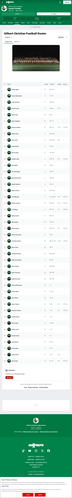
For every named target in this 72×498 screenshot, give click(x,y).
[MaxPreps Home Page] (30, 27)
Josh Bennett (15, 197)
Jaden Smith (15, 354)
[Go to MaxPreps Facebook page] (48, 451)
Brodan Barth (15, 89)
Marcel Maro (15, 152)
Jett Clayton (15, 222)
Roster (17, 23)
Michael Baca (15, 228)
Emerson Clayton (16, 310)
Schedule (10, 23)
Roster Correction (33, 387)
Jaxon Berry (15, 298)
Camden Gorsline (16, 253)
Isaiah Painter (15, 304)
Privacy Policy (40, 459)
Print (62, 37)
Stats (28, 23)
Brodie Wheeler (16, 184)
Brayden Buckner (16, 178)
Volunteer (9, 377)
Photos (49, 23)
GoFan (30, 474)
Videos (23, 23)
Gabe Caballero (16, 121)
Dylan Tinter (15, 247)
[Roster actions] (66, 37)
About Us (31, 456)
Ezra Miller (15, 165)
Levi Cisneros (15, 266)
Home (4, 23)
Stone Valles (15, 348)
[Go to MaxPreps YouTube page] (29, 451)
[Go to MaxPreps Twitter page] (42, 451)
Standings (34, 23)
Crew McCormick (16, 241)
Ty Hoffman (15, 209)
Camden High (15, 159)
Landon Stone (15, 317)
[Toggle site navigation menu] (2, 2)
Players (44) (8, 41)
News (54, 23)
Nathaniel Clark (16, 279)
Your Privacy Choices (36, 464)
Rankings (42, 23)
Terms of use (29, 462)
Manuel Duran (15, 335)
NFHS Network (39, 474)
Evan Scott (14, 140)
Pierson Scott (15, 108)
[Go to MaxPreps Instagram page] (36, 451)
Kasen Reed (15, 323)
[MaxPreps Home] (10, 2)
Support (35, 467)
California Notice (41, 462)
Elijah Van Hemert (17, 260)
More (59, 23)
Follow (55, 14)
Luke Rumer (15, 342)
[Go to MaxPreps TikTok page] (23, 451)
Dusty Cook (15, 115)
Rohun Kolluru (15, 190)
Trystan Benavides (17, 96)
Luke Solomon (15, 102)
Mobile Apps (40, 456)
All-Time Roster (43, 387)
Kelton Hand (15, 329)
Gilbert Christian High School (36, 425)
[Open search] (60, 2)
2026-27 (7, 37)
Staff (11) (17, 41)
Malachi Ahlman (16, 127)
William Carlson (16, 203)
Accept (28, 495)
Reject (40, 495)
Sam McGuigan (16, 171)
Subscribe (30, 459)
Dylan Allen (15, 361)
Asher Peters (15, 291)
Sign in (67, 2)
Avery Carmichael (16, 234)
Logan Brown (15, 146)
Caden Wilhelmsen (17, 285)
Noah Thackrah (16, 272)
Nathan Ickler (15, 216)
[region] (36, 487)
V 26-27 (17, 14)
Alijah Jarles (15, 133)
